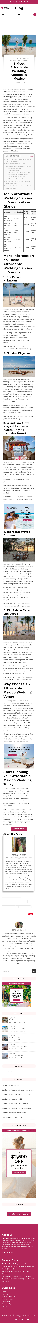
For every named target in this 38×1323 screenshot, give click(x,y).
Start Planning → (8, 1252)
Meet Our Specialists (8, 1296)
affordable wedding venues (11, 899)
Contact (4, 1306)
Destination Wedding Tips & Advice (15, 1104)
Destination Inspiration (10, 1085)
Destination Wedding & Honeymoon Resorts (18, 1090)
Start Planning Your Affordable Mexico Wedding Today (19, 187)
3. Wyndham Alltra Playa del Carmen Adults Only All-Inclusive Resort (19, 173)
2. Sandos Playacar (13, 170)
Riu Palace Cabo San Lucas (13, 642)
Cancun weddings (8, 904)
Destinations (6, 1301)
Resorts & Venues (7, 1299)
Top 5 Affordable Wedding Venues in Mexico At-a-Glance (18, 160)
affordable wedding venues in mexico (14, 901)
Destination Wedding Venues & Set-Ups (16, 1108)
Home (4, 1291)
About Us (5, 1294)
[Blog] (5, 8)
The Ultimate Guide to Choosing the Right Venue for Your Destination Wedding (18, 1039)
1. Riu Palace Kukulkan (14, 168)
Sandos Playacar (9, 379)
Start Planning (6, 1304)
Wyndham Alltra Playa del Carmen (16, 462)
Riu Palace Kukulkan (11, 309)
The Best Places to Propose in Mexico (14, 1264)
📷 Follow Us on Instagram (19, 1214)
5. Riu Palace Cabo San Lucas (17, 179)
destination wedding (11, 739)
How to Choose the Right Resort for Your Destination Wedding (17, 1030)
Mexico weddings (25, 907)
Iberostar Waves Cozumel (13, 564)
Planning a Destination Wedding (14, 1113)
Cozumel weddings (23, 904)
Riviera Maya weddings (10, 909)
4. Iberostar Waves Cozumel (16, 176)
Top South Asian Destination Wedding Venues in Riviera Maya (18, 1048)
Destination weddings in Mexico (15, 89)
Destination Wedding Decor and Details (16, 1094)
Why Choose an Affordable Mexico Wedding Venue (18, 182)
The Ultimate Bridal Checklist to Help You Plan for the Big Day (17, 1021)
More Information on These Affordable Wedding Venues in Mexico (19, 165)
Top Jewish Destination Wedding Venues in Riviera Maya (17, 1057)
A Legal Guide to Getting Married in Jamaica (16, 1276)
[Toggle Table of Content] (30, 156)
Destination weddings (10, 907)
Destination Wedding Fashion (12, 1099)
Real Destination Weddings (12, 1117)
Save (31, 914)
